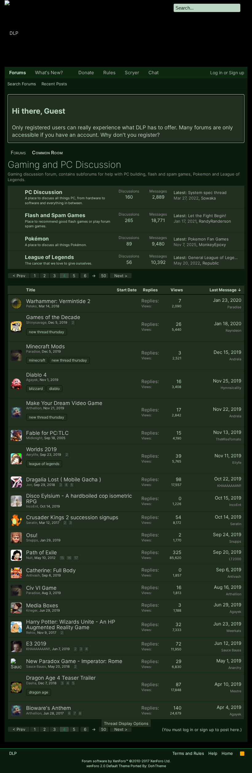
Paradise (234, 307)
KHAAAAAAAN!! (229, 486)
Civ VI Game (41, 588)
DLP (13, 753)
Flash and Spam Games (55, 215)
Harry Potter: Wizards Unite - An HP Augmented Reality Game (70, 624)
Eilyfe (236, 462)
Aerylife (32, 454)
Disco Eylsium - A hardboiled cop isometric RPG (79, 498)
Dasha (31, 683)
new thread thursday (46, 332)
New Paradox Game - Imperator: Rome (74, 661)
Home (227, 753)
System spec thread (207, 192)
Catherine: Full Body (51, 570)
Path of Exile (41, 552)
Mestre (235, 691)
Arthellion (33, 408)
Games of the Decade (53, 317)
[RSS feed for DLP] (242, 753)
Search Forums (21, 83)
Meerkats (233, 631)
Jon (29, 485)
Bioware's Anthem (48, 708)
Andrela (235, 359)
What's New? (49, 72)
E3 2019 (36, 644)
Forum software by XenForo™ (126, 761)
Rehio (30, 632)
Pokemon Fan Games (208, 239)
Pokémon (37, 239)
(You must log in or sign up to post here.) (202, 729)
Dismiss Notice (239, 101)
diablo (54, 388)
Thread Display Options (126, 723)
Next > (121, 275)
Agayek (32, 380)
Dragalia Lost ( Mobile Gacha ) (63, 479)
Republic (211, 263)
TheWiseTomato (228, 439)
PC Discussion (43, 192)
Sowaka (208, 198)
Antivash (33, 575)
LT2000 (235, 559)
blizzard (36, 388)
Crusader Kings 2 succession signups (72, 517)
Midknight (34, 438)
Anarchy (234, 668)
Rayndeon (233, 330)
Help (212, 753)
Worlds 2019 (41, 449)
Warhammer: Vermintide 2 (58, 301)
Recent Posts (54, 83)
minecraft (37, 360)
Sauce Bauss (231, 650)
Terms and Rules (188, 753)
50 (103, 275)
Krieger (31, 610)
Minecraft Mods (45, 346)
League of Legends (49, 257)
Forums (17, 72)
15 (62, 558)
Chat (153, 72)
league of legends (44, 463)
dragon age (38, 692)
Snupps (32, 540)
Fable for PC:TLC (47, 433)
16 (69, 558)
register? (149, 135)
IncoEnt (32, 506)
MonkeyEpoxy (212, 244)
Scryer (132, 72)
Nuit (29, 558)
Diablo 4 (36, 375)
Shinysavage (36, 322)
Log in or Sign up (227, 72)
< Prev (19, 275)
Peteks (31, 306)
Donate (86, 72)
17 (76, 558)
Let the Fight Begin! (207, 215)
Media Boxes (42, 605)
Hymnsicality (231, 388)
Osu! (31, 535)
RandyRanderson (215, 221)
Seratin (31, 522)
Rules (109, 72)
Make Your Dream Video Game (64, 403)
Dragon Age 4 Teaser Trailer (61, 678)
